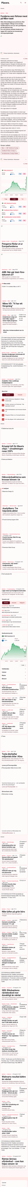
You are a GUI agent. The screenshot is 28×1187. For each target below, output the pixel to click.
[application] (14, 186)
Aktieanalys (4, 269)
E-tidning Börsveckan (7, 833)
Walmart (9, 1074)
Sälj (24, 173)
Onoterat (9, 443)
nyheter (2, 13)
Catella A (9, 1088)
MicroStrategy (10, 842)
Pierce (8, 909)
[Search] (21, 2)
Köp (20, 173)
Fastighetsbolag (11, 589)
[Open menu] (25, 2)
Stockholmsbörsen (11, 684)
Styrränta (9, 987)
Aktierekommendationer (12, 1114)
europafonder (14, 241)
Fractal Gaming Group (14, 534)
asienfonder (14, 352)
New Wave (9, 1030)
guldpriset (9, 1017)
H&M (8, 1128)
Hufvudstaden (10, 379)
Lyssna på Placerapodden (8, 786)
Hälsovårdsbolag (11, 474)
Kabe (8, 1101)
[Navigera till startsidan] (5, 3)
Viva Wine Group (11, 1046)
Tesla (8, 751)
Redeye (4, 1185)
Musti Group (11, 561)
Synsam (9, 855)
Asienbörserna (10, 944)
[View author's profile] (25, 53)
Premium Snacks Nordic (12, 881)
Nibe (7, 13)
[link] (14, 238)
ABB (10, 269)
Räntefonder (14, 1004)
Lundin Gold (10, 710)
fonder (7, 241)
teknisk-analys (12, 505)
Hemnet (9, 698)
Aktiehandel (10, 723)
